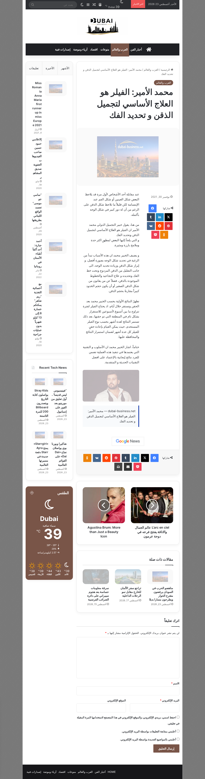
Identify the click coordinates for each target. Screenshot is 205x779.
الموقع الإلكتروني (116, 700)
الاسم (175, 683)
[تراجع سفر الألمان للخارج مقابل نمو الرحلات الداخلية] (128, 576)
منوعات (104, 49)
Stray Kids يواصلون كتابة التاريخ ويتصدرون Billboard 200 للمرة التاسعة (40, 403)
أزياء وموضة (80, 49)
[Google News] (128, 441)
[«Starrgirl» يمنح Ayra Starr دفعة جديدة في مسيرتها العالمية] (40, 435)
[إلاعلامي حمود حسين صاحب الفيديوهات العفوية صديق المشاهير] (56, 144)
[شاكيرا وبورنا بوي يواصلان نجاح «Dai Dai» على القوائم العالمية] (58, 435)
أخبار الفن (136, 49)
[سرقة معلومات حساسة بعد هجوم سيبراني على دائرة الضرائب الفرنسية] (96, 576)
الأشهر (65, 68)
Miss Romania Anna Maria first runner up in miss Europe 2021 (37, 104)
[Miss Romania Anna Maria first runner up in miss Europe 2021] (56, 88)
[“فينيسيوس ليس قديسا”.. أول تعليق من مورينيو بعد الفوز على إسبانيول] (58, 381)
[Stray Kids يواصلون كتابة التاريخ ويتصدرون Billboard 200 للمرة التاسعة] (40, 381)
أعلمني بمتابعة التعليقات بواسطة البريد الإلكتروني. (149, 731)
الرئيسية (166, 69)
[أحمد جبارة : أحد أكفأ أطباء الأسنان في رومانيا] (56, 246)
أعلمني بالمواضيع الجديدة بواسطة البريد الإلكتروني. (148, 739)
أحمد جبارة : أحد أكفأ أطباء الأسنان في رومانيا (37, 253)
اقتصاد (94, 49)
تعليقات (34, 68)
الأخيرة (50, 68)
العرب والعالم (120, 49)
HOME (112, 771)
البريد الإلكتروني (169, 700)
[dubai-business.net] (102, 26)
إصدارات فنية (62, 49)
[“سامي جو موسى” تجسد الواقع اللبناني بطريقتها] (56, 200)
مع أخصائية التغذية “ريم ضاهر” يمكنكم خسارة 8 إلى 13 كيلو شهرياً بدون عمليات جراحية (37, 309)
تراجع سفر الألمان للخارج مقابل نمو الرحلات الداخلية (131, 591)
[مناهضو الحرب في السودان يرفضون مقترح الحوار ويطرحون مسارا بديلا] (160, 576)
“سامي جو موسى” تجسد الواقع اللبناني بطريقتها (37, 207)
